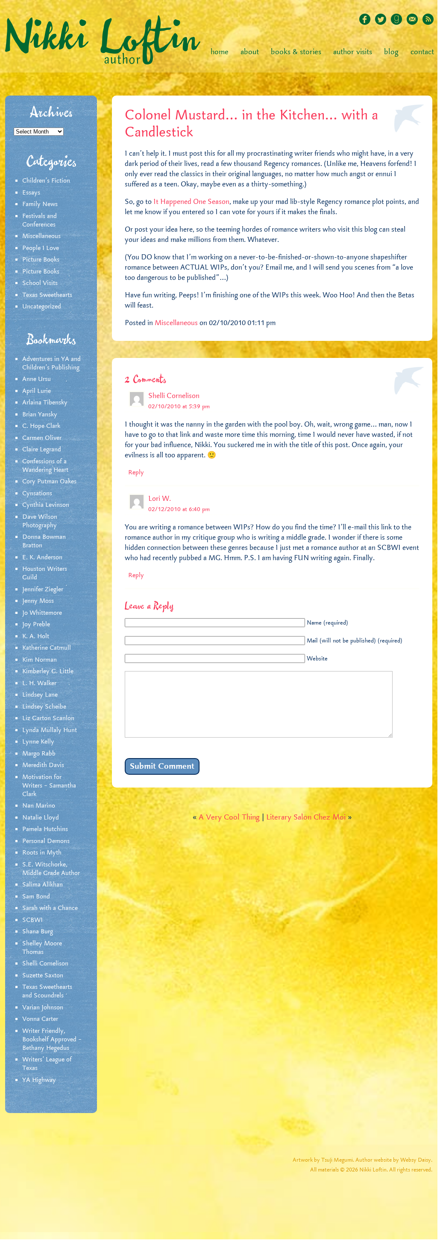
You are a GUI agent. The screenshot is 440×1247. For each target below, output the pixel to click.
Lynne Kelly (38, 742)
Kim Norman (39, 660)
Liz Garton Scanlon (48, 718)
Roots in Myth (42, 853)
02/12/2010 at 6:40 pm (179, 509)
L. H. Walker (39, 683)
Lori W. (159, 498)
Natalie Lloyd (40, 818)
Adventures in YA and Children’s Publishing (51, 363)
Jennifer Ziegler (42, 589)
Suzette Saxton (42, 975)
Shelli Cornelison (45, 963)
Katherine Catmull (46, 648)
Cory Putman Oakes (49, 481)
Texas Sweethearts (47, 295)
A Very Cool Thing (229, 817)
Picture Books (40, 260)
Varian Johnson (42, 1007)
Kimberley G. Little (47, 671)
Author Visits (352, 52)
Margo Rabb (39, 754)
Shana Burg (37, 931)
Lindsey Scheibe (44, 707)
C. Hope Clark (41, 426)
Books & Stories (296, 52)
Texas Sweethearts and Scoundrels (47, 991)
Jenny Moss (38, 601)
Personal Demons (46, 841)
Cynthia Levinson (45, 505)
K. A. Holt (35, 636)
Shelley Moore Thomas (42, 947)
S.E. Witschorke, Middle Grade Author (51, 869)
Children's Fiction (46, 181)
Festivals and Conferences (39, 220)
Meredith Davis (43, 765)
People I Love (40, 248)
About (250, 52)
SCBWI (32, 920)
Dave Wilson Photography (39, 521)
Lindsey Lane (40, 695)
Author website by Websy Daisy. (393, 1160)
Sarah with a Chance (50, 908)
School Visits (40, 283)
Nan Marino (38, 806)
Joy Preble (36, 624)
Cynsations (37, 493)
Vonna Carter (40, 1019)
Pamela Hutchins (45, 829)
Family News (40, 204)
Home (220, 52)
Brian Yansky (39, 414)
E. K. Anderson (42, 557)
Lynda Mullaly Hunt (49, 730)
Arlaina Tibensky (44, 402)
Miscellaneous (41, 236)
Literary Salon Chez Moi (306, 817)
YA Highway (39, 1080)
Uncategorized (41, 306)
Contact (422, 52)
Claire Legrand (41, 449)
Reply (136, 472)
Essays (31, 193)
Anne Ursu (36, 379)
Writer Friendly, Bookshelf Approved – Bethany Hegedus (52, 1039)
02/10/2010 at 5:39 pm (179, 406)
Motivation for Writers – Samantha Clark (49, 786)
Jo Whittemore (42, 613)
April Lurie (36, 391)
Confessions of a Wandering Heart (45, 465)
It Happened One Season (190, 201)
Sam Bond (36, 896)
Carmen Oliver (42, 438)
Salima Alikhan (42, 885)
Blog (391, 52)
